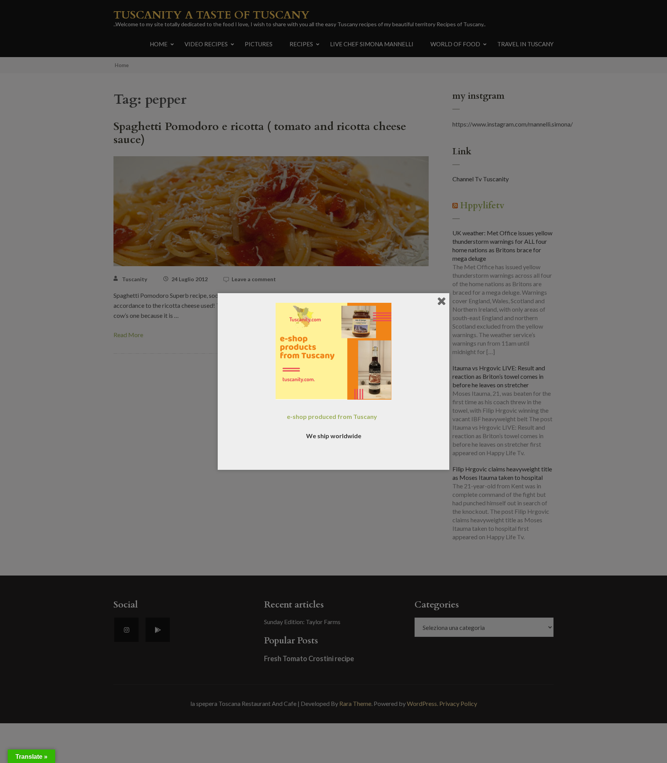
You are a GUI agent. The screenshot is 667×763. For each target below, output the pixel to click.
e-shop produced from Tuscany (332, 416)
